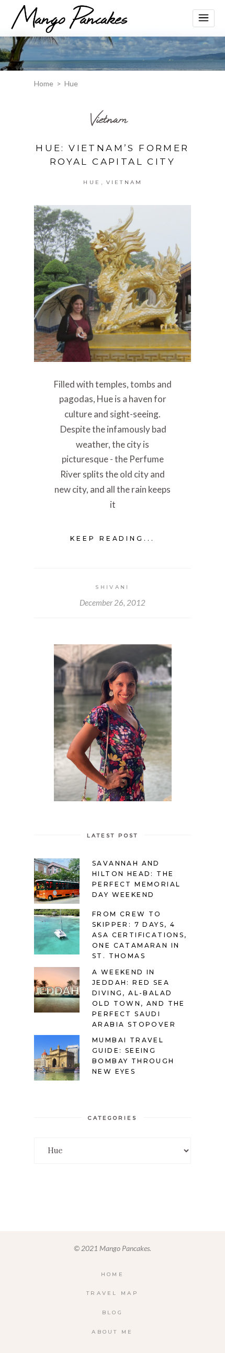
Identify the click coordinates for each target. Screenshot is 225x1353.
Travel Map (112, 1293)
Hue (91, 182)
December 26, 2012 (112, 602)
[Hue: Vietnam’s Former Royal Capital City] (112, 283)
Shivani (112, 587)
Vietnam (109, 118)
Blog (112, 1312)
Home (43, 83)
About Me (112, 1331)
